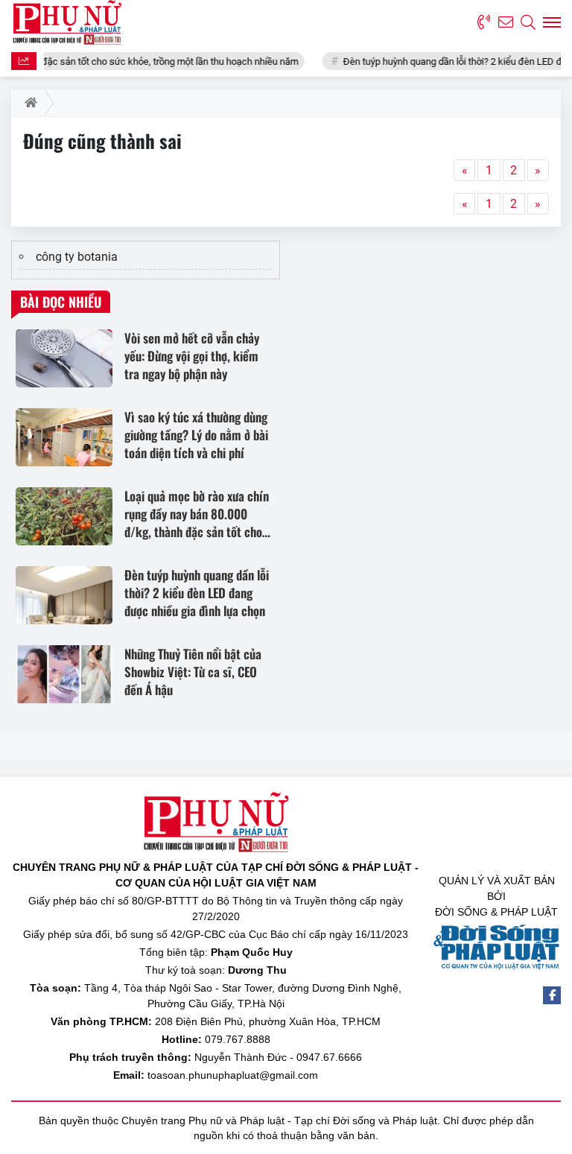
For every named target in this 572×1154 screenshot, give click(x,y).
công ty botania (77, 257)
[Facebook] (552, 995)
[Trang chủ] (28, 102)
